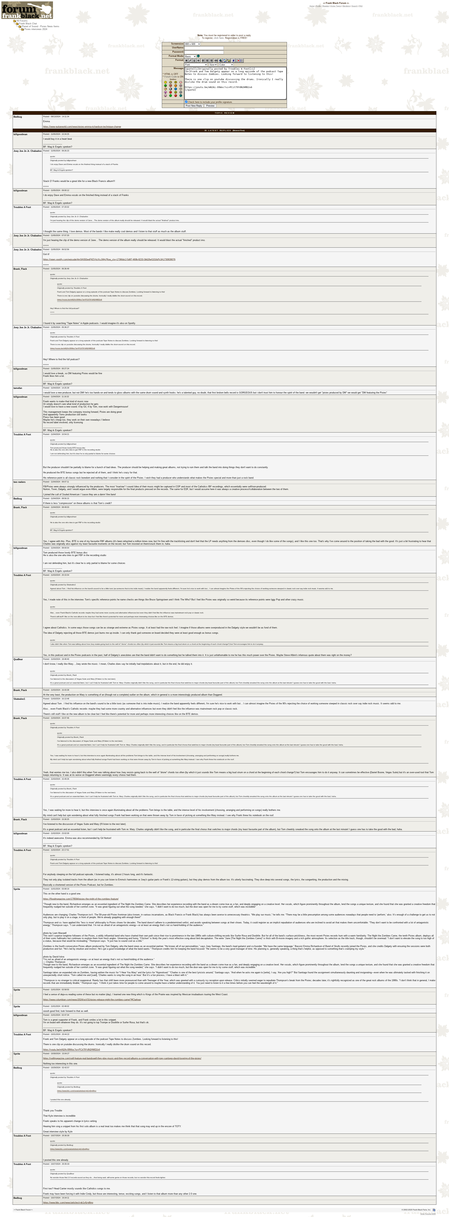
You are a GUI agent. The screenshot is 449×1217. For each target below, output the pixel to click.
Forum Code (170, 76)
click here (219, 38)
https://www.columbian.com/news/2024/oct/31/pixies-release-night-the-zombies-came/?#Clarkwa (92, 999)
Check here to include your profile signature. (210, 102)
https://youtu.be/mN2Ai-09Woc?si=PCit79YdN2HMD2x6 (79, 300)
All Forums (22, 20)
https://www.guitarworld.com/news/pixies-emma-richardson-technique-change (82, 126)
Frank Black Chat (28, 23)
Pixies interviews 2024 (35, 29)
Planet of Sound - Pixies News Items (40, 26)
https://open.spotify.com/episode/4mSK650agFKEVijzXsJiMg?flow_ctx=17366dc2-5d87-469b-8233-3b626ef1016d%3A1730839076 (109, 259)
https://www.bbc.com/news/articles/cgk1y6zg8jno (76, 1091)
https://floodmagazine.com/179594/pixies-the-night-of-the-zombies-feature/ (81, 899)
